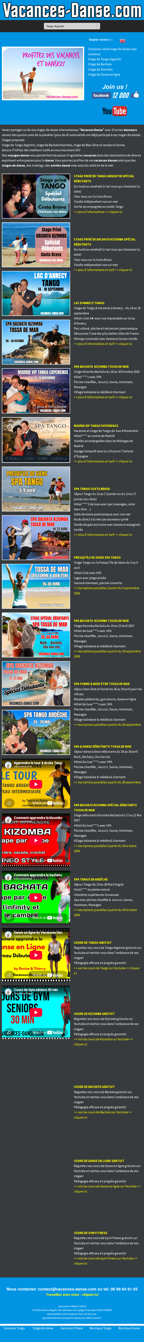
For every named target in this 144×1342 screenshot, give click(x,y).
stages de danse (47, 130)
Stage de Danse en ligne (104, 74)
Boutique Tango (100, 1328)
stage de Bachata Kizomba (54, 145)
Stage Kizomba (84, 372)
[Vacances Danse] (72, 10)
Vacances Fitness (71, 1328)
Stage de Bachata (100, 64)
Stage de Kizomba (100, 69)
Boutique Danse (129, 1328)
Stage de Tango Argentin (104, 59)
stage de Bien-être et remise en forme (99, 145)
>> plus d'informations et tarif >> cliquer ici (103, 270)
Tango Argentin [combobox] (55, 26)
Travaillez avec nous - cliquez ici (72, 1294)
